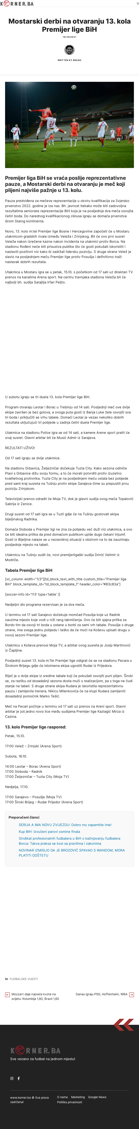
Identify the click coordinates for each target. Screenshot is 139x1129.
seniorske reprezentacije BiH (47, 211)
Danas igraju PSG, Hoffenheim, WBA (101, 994)
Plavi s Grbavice (18, 473)
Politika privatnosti (69, 1102)
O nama (62, 1097)
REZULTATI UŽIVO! (20, 448)
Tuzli (60, 514)
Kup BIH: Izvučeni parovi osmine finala (49, 832)
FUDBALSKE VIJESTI (24, 979)
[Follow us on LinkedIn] (18, 1078)
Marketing (78, 1097)
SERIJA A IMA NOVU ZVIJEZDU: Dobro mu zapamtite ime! (65, 825)
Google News (97, 1097)
